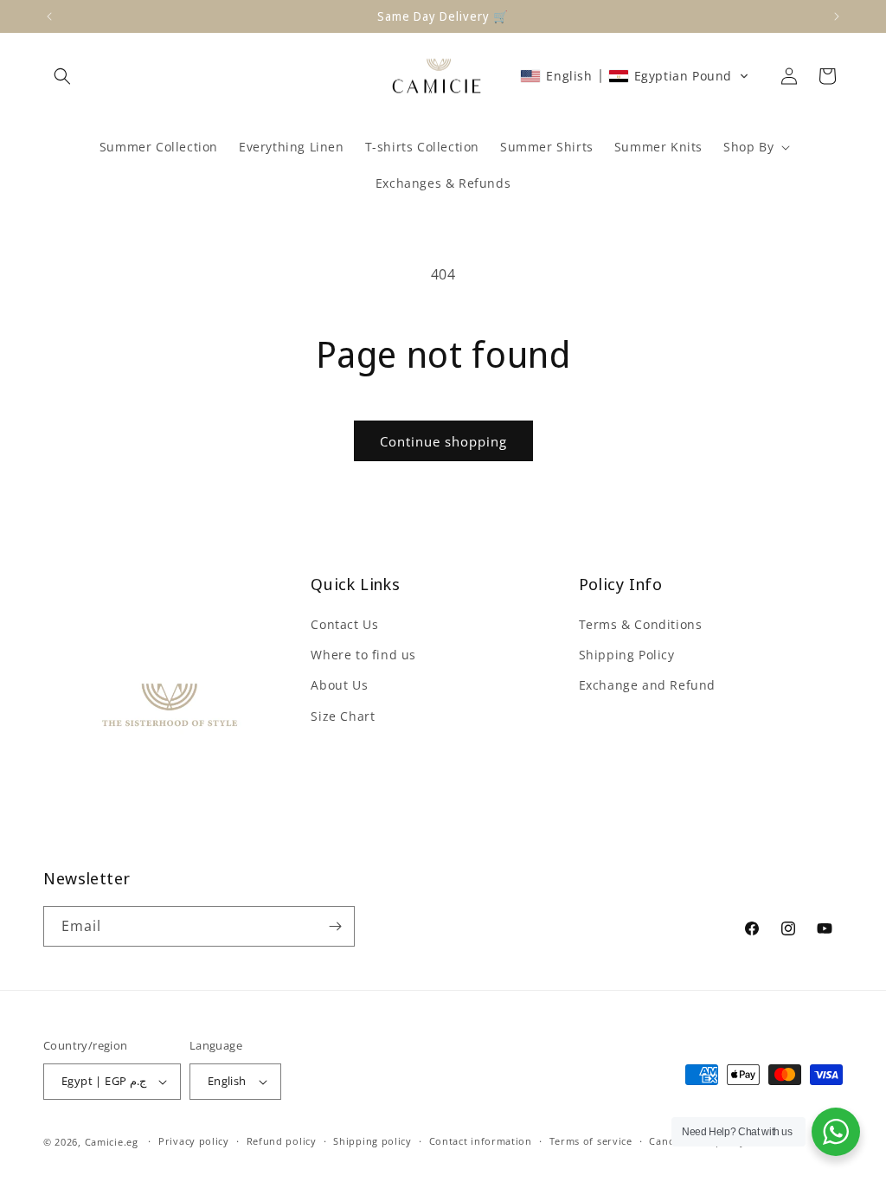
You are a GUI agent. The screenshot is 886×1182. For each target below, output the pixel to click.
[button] (62, 76)
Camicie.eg (111, 1141)
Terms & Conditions (641, 624)
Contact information (480, 1140)
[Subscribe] (335, 926)
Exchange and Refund (647, 685)
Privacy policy (193, 1140)
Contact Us (344, 624)
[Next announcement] (837, 16)
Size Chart (343, 716)
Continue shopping (443, 441)
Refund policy (282, 1140)
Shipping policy (372, 1140)
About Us (339, 685)
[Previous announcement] (49, 16)
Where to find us (363, 654)
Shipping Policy (627, 654)
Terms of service (590, 1140)
